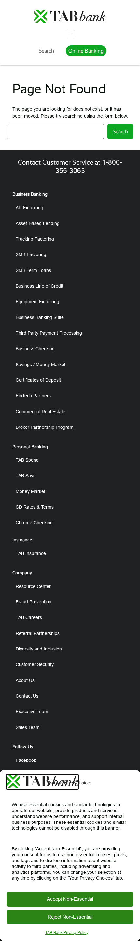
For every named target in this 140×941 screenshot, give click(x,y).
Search (46, 50)
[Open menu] (70, 33)
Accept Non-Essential (70, 899)
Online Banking (86, 50)
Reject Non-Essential (70, 917)
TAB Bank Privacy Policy (66, 932)
